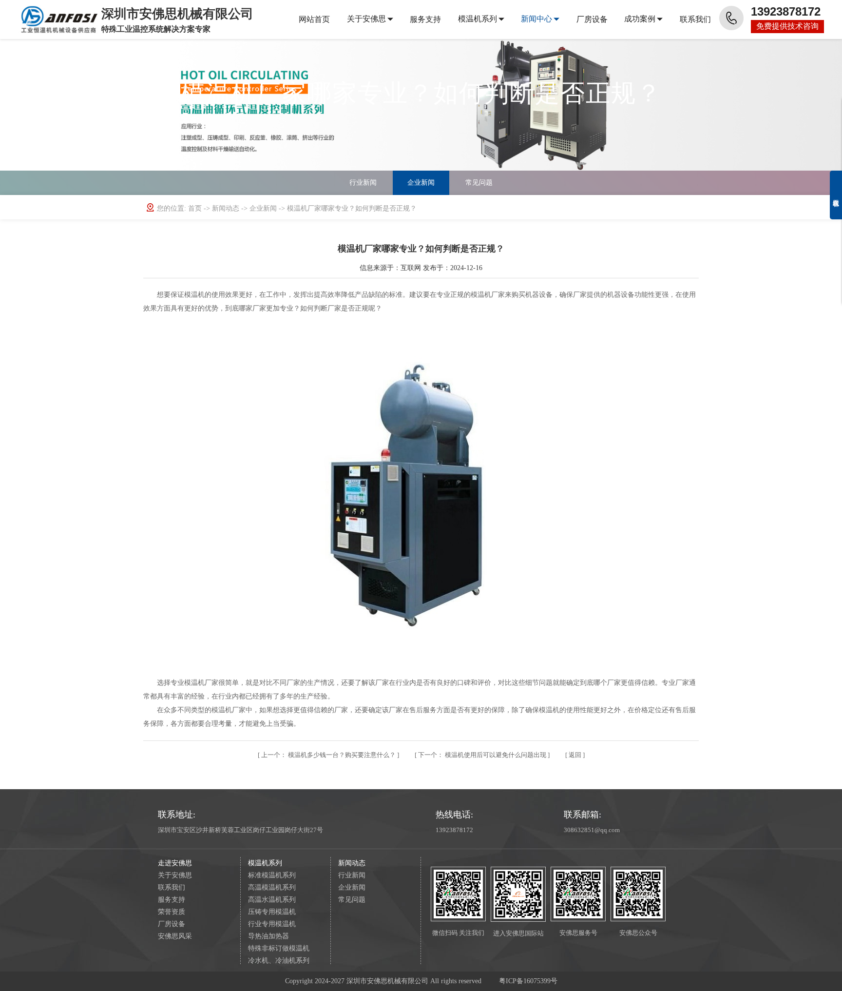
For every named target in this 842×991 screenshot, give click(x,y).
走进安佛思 (175, 863)
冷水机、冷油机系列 (278, 960)
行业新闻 (363, 182)
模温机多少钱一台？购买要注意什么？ (329, 754)
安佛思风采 (175, 936)
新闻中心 (536, 19)
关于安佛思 (366, 19)
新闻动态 (226, 208)
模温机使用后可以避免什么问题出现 (483, 754)
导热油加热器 (268, 936)
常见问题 (479, 182)
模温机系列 (477, 19)
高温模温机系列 (272, 887)
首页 (196, 208)
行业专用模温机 (272, 924)
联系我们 (695, 19)
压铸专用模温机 (272, 911)
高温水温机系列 (272, 899)
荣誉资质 (171, 911)
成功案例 (639, 19)
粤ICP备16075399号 (528, 981)
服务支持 (425, 19)
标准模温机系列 (272, 875)
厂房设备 (592, 19)
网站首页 (314, 19)
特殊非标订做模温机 (278, 948)
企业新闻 (421, 182)
